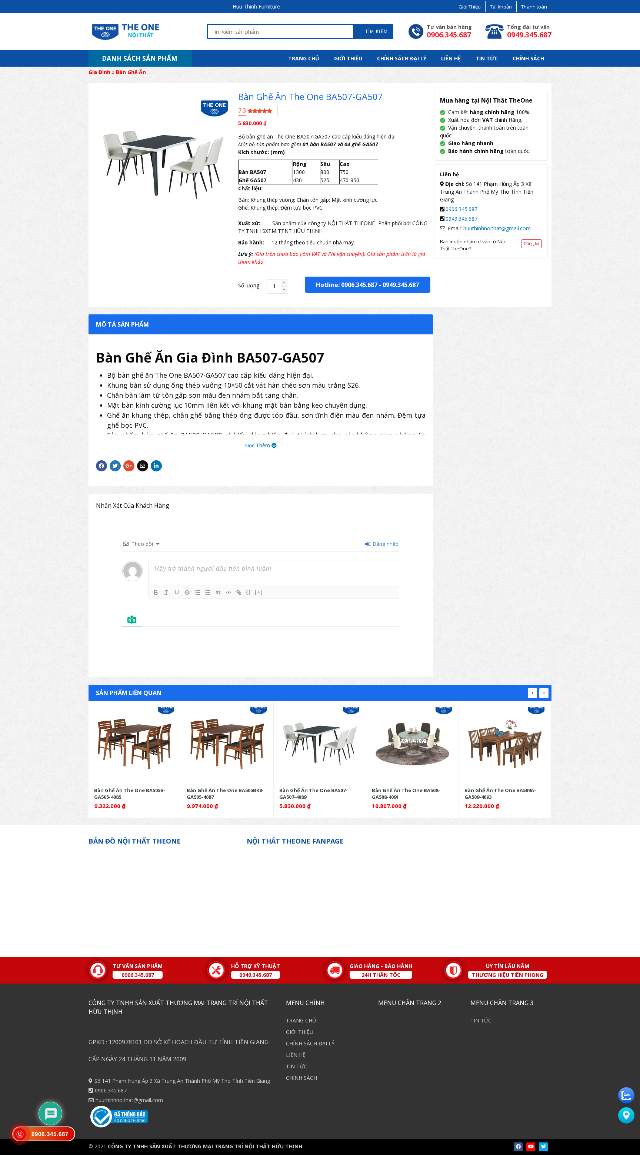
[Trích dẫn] (218, 592)
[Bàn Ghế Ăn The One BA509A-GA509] (412, 744)
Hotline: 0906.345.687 (346, 285)
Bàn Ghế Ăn (131, 72)
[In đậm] (156, 592)
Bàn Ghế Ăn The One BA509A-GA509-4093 (407, 793)
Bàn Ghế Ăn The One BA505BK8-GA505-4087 (132, 793)
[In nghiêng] (166, 592)
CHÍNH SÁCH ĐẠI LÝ (401, 58)
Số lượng (248, 285)
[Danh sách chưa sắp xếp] (208, 592)
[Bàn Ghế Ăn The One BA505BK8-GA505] (134, 744)
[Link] (239, 592)
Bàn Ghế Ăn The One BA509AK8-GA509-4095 (502, 793)
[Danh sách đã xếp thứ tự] (197, 592)
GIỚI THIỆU (348, 58)
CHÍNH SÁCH (528, 58)
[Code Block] (228, 592)
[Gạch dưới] (176, 592)
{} (248, 592)
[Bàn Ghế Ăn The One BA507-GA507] (227, 744)
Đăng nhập (385, 543)
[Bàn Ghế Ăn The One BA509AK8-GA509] (505, 744)
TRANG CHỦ (303, 58)
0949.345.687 (401, 285)
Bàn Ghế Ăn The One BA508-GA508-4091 (313, 793)
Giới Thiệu (470, 6)
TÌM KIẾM (376, 31)
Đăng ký (531, 243)
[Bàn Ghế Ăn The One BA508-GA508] (320, 744)
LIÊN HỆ (451, 58)
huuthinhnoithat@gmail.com (497, 228)
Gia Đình (99, 72)
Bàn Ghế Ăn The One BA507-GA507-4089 (221, 793)
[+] (259, 592)
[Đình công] (187, 592)
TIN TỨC (487, 58)
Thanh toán (534, 6)
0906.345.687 (461, 209)
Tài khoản (501, 6)
